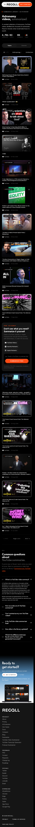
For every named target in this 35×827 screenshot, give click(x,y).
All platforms (6, 791)
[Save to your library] (29, 58)
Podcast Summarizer (8, 745)
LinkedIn (5, 781)
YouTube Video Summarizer (10, 740)
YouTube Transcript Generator (11, 742)
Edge (4, 796)
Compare (5, 732)
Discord (4, 776)
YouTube (5, 778)
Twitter (4, 770)
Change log (6, 760)
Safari (4, 801)
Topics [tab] (9, 45)
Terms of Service (18, 819)
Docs (4, 729)
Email (4, 783)
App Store (5, 804)
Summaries (5, 737)
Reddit (4, 773)
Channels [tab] (24, 45)
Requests (5, 758)
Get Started (25, 4)
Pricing (4, 721)
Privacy (5, 819)
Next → (27, 538)
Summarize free (16, 361)
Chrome (4, 793)
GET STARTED (11, 674)
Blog (3, 734)
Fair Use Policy (8, 824)
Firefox (4, 799)
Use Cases (5, 727)
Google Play (6, 806)
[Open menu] (5, 4)
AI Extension (6, 724)
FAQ (3, 752)
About (4, 719)
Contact (4, 755)
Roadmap (5, 763)
